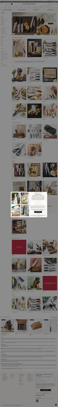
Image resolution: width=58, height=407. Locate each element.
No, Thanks (38, 213)
